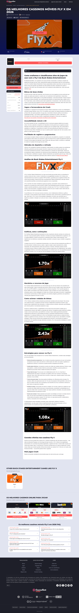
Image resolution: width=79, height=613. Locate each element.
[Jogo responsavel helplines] (37, 601)
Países (23, 569)
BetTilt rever (61, 517)
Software (24, 567)
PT (7, 585)
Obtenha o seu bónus (43, 62)
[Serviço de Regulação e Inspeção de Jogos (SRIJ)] (18, 597)
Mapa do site (23, 572)
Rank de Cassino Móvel (62, 155)
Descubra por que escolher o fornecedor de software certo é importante (40, 117)
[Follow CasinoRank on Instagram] (60, 585)
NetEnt (38, 567)
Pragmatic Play (38, 565)
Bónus (23, 563)
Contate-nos (54, 565)
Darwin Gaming (38, 563)
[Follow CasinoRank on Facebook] (57, 585)
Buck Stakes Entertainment (17, 94)
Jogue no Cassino (39, 32)
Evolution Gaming (38, 572)
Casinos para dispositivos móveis (41, 1)
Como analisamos (54, 569)
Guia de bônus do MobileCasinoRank (46, 104)
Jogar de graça (39, 36)
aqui (30, 88)
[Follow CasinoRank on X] (63, 585)
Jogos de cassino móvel (56, 1)
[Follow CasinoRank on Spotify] (68, 585)
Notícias (71, 1)
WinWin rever (39, 517)
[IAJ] (39, 597)
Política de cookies (39, 611)
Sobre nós (54, 563)
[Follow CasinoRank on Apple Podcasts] (71, 585)
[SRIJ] (53, 597)
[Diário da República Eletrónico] (27, 597)
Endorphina (38, 569)
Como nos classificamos (54, 567)
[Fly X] (14, 481)
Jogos (23, 565)
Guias (65, 1)
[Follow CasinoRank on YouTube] (66, 585)
